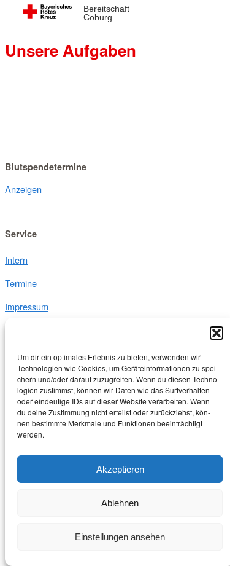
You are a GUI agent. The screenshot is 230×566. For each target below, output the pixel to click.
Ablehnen (120, 503)
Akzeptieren (120, 469)
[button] (216, 333)
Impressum (26, 306)
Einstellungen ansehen (120, 537)
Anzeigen (23, 189)
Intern (16, 259)
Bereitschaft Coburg (106, 13)
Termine (21, 283)
